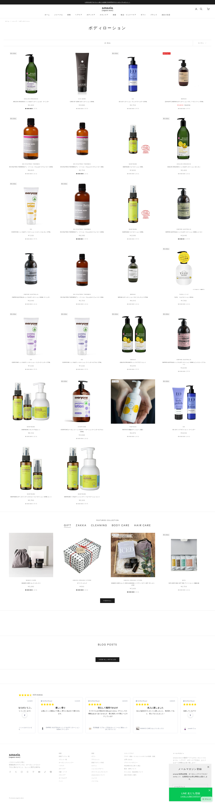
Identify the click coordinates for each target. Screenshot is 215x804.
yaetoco (133, 426)
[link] (60, 728)
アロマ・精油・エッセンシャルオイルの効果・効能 (139, 756)
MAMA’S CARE (31, 580)
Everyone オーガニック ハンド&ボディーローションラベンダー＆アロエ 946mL (82, 430)
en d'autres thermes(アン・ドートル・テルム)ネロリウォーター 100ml (82, 232)
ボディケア (91, 15)
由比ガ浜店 (166, 15)
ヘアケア (78, 15)
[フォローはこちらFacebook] (10, 772)
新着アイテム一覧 (64, 756)
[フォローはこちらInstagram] (22, 772)
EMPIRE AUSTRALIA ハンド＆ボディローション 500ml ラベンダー (31, 297)
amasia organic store (82, 580)
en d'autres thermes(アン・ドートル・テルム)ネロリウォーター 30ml (82, 297)
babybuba (133, 164)
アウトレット (95, 759)
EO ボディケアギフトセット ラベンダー (184, 429)
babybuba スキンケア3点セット (31, 429)
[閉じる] (210, 790)
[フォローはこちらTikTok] (45, 772)
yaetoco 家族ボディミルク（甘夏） (133, 429)
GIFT (67, 525)
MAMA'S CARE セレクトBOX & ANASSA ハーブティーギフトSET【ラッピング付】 (133, 584)
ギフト (143, 15)
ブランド (153, 15)
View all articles (107, 659)
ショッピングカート (97, 769)
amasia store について (98, 775)
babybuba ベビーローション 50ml (133, 167)
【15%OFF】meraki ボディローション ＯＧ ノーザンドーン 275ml (183, 101)
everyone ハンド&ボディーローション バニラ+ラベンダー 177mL (31, 362)
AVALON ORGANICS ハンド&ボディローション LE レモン (183, 167)
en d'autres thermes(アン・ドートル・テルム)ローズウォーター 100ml (31, 167)
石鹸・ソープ (63, 772)
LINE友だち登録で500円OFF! (191, 796)
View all (107, 601)
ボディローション (24, 21)
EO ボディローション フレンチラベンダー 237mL (133, 101)
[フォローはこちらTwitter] (16, 772)
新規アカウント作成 (97, 762)
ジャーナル (58, 15)
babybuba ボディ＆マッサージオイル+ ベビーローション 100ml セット (31, 496)
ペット (61, 781)
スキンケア (104, 15)
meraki (184, 98)
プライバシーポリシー (131, 762)
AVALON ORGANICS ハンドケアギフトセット (133, 362)
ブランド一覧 (63, 759)
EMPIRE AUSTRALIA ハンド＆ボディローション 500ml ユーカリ (184, 232)
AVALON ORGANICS (31, 98)
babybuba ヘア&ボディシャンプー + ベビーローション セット (82, 496)
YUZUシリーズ (184, 294)
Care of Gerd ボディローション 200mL (82, 101)
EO (133, 98)
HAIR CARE (142, 525)
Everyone (82, 426)
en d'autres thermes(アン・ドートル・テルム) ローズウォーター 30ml (82, 167)
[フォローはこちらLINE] (51, 772)
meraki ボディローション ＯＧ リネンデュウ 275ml (133, 297)
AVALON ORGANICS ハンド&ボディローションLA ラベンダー (31, 101)
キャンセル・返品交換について (133, 772)
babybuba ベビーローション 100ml (132, 232)
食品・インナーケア (128, 15)
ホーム (47, 15)
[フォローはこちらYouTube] (39, 772)
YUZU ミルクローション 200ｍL (184, 297)
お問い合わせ (128, 759)
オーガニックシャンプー (66, 762)
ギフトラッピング (82, 583)
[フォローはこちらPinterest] (33, 772)
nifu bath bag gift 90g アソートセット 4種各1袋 (184, 583)
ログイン (94, 766)
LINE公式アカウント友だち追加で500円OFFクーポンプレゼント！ (107, 2)
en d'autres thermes (31, 164)
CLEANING (99, 525)
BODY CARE (121, 525)
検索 (60, 753)
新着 (69, 15)
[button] (24, 715)
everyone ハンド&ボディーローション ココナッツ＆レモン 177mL (31, 232)
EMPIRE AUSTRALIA (184, 229)
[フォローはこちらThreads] (27, 772)
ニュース (94, 778)
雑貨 (114, 15)
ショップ (14, 21)
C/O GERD (82, 98)
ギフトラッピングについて (99, 772)
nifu (184, 580)
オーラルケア (63, 778)
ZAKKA (81, 525)
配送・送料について (130, 769)
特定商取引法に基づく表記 (132, 766)
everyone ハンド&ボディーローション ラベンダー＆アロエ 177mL (82, 362)
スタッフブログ (129, 753)
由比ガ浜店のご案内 (130, 775)
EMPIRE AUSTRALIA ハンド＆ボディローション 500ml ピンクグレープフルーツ (183, 363)
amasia (133, 359)
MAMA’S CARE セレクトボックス (31, 583)
